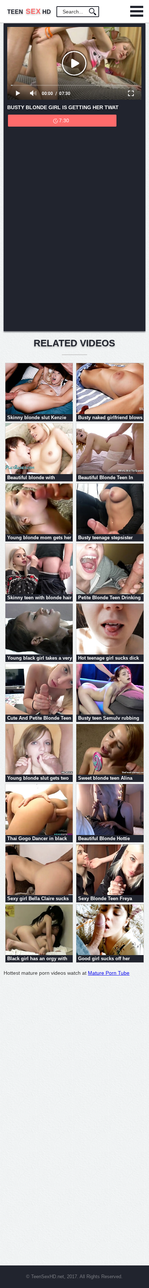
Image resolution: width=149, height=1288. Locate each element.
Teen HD (29, 12)
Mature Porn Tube (108, 973)
